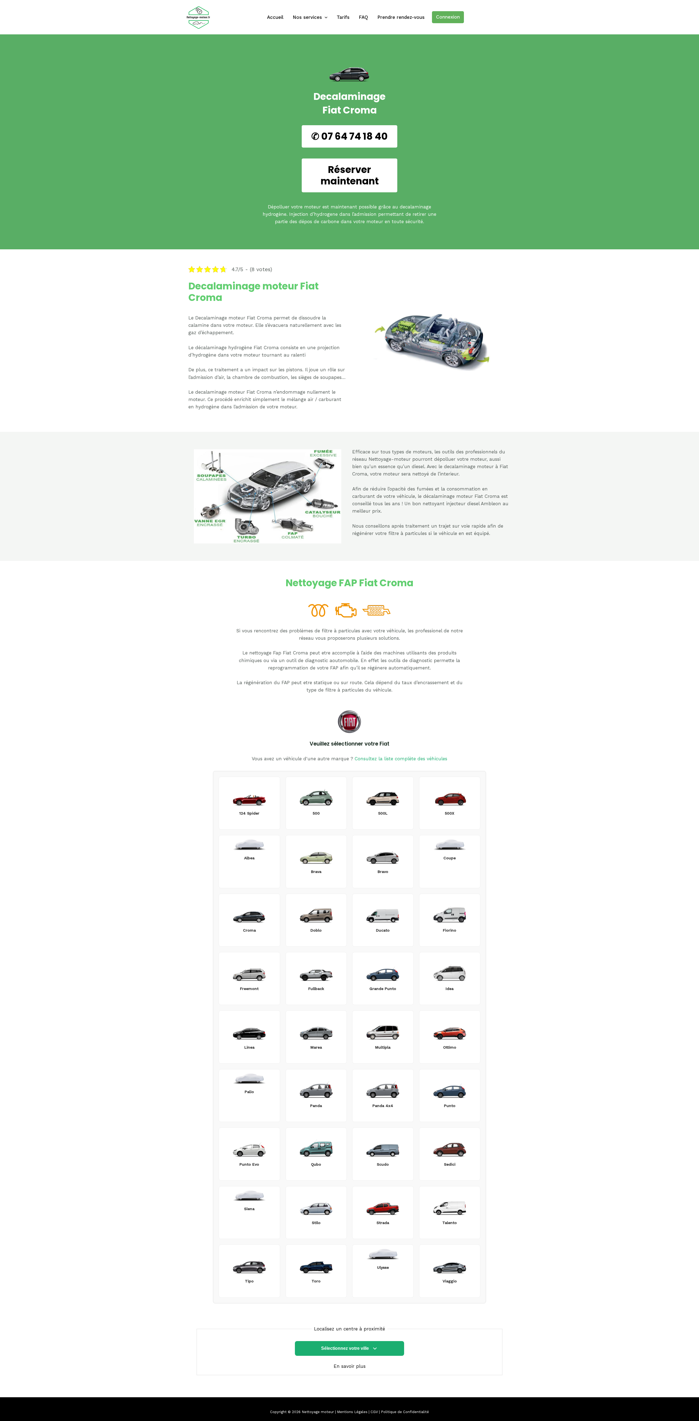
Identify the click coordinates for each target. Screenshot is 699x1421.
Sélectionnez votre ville (345, 1348)
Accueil (275, 17)
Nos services (307, 17)
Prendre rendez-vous (401, 17)
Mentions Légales (352, 1412)
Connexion (448, 17)
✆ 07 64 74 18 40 (349, 136)
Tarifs (343, 17)
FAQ (363, 17)
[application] (324, 17)
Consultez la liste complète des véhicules (401, 758)
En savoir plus (350, 1366)
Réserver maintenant (350, 175)
